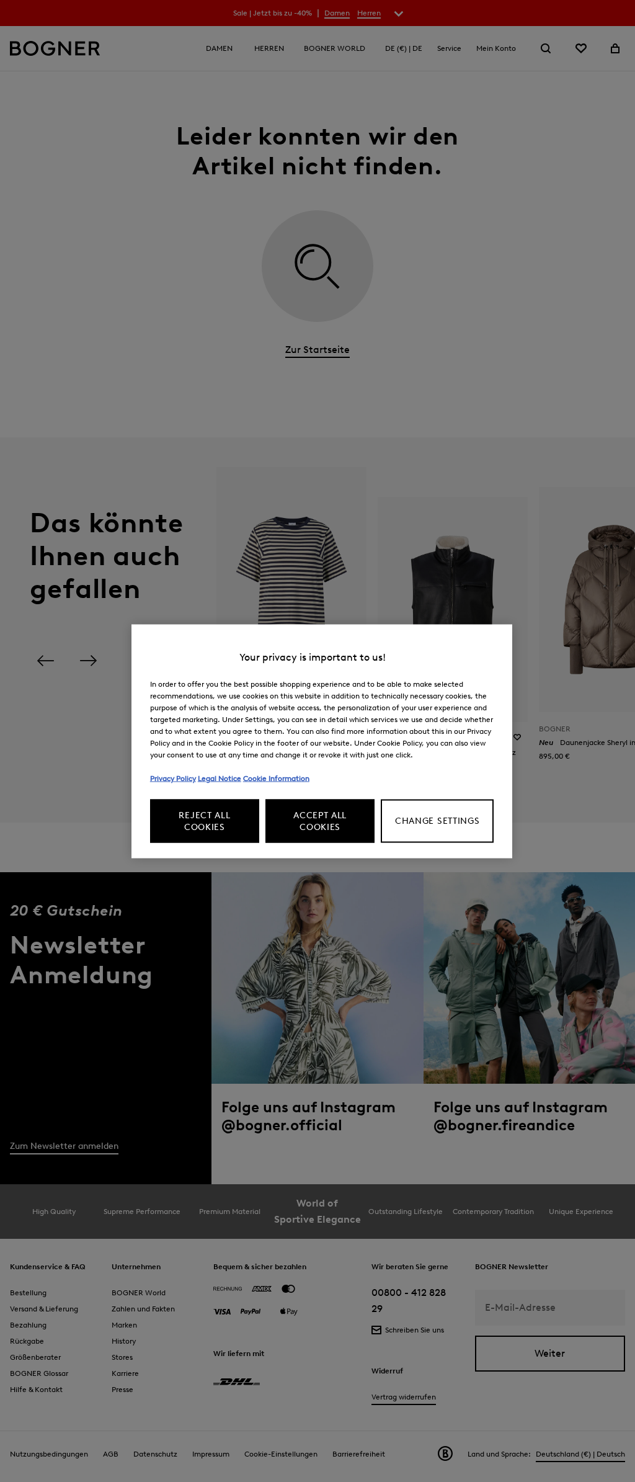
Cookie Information (276, 777)
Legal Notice (219, 777)
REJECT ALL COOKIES (204, 821)
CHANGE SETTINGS (437, 821)
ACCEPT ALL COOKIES (320, 821)
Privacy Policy (173, 777)
